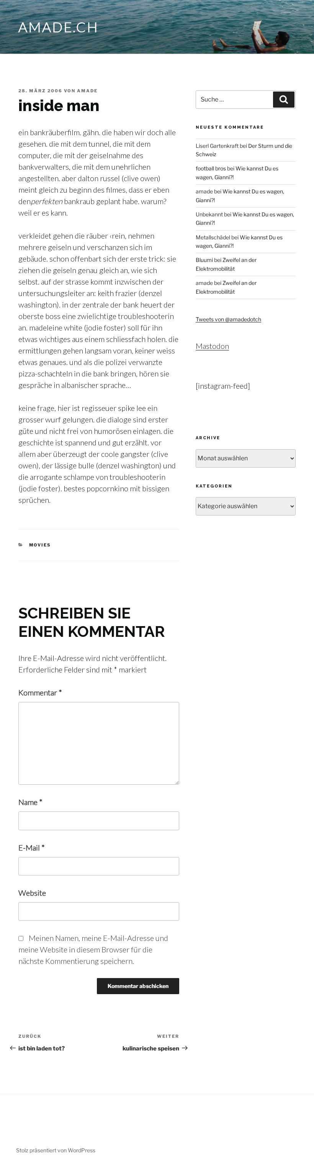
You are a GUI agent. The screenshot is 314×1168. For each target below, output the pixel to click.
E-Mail (31, 847)
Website (32, 892)
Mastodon (212, 345)
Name (30, 801)
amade (87, 90)
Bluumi (204, 260)
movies (40, 545)
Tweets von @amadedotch (228, 319)
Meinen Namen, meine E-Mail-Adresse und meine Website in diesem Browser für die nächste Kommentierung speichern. (93, 949)
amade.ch (58, 26)
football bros (211, 168)
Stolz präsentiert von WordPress (55, 1150)
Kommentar (40, 692)
